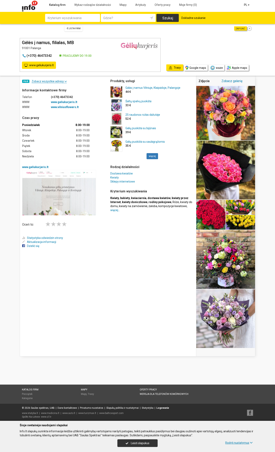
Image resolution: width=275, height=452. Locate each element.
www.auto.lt (68, 413)
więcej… (115, 210)
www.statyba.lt (30, 413)
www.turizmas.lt (87, 413)
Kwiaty (114, 177)
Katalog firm (57, 4)
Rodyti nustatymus (237, 442)
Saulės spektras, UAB (43, 408)
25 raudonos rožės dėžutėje (142, 114)
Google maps (197, 67)
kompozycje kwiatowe (172, 206)
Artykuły (140, 4)
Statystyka (147, 408)
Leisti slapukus (139, 443)
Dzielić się (33, 246)
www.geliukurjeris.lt (41, 65)
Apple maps (239, 67)
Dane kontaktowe (67, 408)
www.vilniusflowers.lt (65, 107)
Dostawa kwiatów (121, 173)
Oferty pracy (163, 4)
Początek (27, 394)
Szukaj (167, 18)
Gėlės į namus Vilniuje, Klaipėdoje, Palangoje (152, 87)
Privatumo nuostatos (91, 408)
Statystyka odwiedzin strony (45, 237)
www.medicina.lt (50, 413)
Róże (176, 202)
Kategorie (27, 398)
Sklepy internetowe (122, 181)
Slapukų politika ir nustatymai (122, 408)
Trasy (91, 394)
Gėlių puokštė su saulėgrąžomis (145, 141)
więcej (152, 156)
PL (246, 4)
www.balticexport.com (111, 413)
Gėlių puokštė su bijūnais (140, 128)
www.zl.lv (46, 416)
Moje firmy (188, 4)
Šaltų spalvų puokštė (138, 101)
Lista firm (75, 28)
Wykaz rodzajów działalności (92, 4)
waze (219, 67)
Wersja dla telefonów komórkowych (164, 394)
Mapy (123, 4)
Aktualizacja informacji (41, 242)
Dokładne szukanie (193, 18)
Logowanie (162, 408)
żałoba (153, 206)
